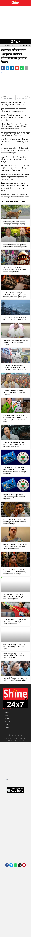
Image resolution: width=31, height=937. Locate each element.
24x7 (15, 41)
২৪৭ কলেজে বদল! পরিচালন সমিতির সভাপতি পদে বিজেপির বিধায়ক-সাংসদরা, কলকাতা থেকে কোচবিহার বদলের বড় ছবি (15, 150)
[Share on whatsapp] (22, 68)
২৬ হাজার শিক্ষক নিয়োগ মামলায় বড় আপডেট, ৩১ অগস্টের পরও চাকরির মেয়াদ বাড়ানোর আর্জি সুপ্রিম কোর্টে (15, 117)
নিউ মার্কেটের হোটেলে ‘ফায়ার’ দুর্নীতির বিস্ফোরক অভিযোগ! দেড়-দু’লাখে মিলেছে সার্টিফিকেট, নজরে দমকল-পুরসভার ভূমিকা (15, 126)
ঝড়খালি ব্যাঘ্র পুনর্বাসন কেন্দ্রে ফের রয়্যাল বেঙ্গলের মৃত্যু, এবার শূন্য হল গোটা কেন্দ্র (13, 103)
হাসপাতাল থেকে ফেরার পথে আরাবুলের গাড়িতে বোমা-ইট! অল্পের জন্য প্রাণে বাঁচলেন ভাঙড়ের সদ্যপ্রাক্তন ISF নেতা (15, 177)
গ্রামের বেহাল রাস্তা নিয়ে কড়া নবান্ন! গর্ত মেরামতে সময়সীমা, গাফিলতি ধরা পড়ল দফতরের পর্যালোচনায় (13, 655)
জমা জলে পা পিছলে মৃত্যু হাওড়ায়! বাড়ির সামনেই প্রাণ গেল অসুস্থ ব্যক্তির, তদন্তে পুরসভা (14, 647)
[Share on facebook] (3, 68)
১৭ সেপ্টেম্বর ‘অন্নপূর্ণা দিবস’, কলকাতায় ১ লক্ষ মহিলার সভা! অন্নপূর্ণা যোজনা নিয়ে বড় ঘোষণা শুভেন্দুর (14, 159)
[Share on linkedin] (12, 68)
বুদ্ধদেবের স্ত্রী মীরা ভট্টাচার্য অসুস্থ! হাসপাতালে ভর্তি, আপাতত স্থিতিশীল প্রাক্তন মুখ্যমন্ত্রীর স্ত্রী (15, 679)
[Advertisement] (15, 22)
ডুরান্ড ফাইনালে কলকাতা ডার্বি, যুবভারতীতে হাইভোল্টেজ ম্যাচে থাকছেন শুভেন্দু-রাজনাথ (13, 110)
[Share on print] (26, 68)
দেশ (13, 46)
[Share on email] (17, 68)
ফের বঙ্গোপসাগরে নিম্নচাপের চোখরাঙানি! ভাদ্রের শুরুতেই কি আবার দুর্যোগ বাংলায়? (15, 134)
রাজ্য (19, 46)
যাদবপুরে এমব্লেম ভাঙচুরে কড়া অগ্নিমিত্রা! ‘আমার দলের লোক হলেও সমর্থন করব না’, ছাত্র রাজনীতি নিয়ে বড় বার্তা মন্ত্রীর (14, 572)
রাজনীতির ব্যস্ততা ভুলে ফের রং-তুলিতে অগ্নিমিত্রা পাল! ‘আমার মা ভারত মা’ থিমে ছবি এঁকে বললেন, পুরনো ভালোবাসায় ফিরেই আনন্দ (15, 168)
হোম (3, 46)
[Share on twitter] (7, 68)
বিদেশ (8, 46)
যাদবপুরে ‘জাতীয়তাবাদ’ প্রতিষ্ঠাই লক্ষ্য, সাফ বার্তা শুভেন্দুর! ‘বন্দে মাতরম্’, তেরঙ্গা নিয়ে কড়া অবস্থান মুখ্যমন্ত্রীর (15, 522)
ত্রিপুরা (25, 46)
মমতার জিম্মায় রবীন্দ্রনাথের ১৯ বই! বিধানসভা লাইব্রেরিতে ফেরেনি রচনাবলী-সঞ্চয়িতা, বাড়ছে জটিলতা (14, 141)
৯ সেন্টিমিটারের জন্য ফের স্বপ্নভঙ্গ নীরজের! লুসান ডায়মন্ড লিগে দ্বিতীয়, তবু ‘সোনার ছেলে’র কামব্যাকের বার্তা (15, 622)
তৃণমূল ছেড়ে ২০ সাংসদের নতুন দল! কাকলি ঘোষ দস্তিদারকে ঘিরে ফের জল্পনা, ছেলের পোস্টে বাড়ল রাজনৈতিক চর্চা (15, 547)
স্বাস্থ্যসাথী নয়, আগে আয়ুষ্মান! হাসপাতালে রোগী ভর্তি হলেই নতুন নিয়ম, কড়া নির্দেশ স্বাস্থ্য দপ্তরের (15, 195)
